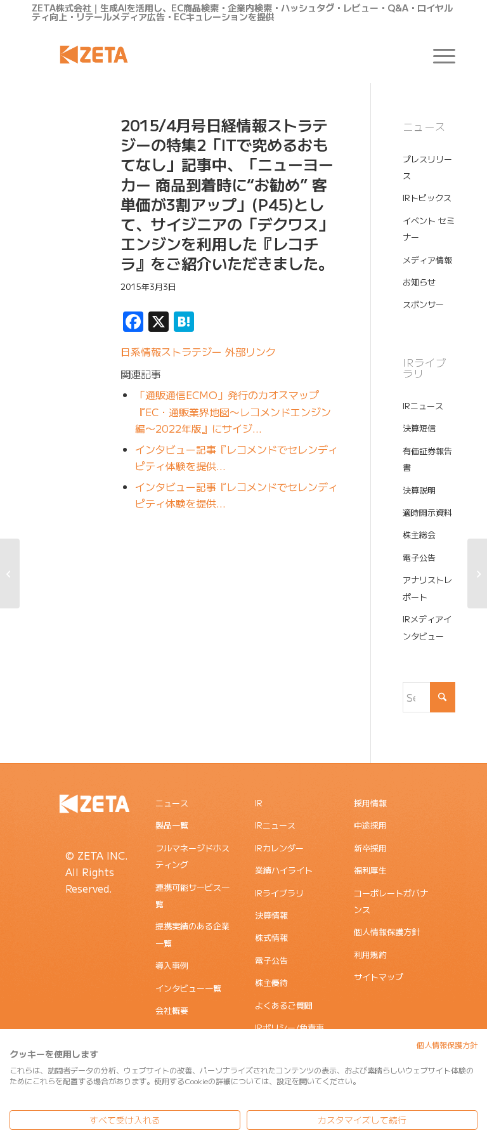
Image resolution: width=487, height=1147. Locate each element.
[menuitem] (437, 54)
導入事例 (171, 965)
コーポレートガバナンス (391, 901)
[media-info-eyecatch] (60, 176)
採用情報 (370, 803)
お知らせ (419, 282)
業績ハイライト (284, 870)
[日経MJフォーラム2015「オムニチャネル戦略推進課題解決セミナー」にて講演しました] (10, 573)
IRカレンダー (279, 848)
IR (259, 803)
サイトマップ (378, 977)
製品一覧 (171, 825)
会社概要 (171, 1010)
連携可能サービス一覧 (192, 895)
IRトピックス (427, 198)
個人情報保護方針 (387, 932)
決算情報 (271, 915)
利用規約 (370, 954)
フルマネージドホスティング (192, 856)
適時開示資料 (427, 512)
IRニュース (423, 406)
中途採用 (370, 825)
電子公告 (419, 557)
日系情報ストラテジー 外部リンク (198, 351)
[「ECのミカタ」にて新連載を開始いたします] (477, 573)
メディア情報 (427, 260)
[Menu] (437, 54)
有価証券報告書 (427, 459)
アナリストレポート (427, 588)
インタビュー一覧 (188, 988)
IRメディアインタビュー (427, 627)
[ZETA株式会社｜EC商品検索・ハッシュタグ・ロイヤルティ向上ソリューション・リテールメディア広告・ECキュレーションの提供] (94, 54)
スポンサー (423, 304)
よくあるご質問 (284, 1005)
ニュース (171, 803)
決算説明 (419, 490)
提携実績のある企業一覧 (192, 934)
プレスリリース (427, 167)
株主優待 (271, 982)
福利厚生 (370, 870)
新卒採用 (370, 848)
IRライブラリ (279, 893)
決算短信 (419, 428)
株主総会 (419, 534)
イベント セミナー (429, 228)
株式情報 (271, 937)
